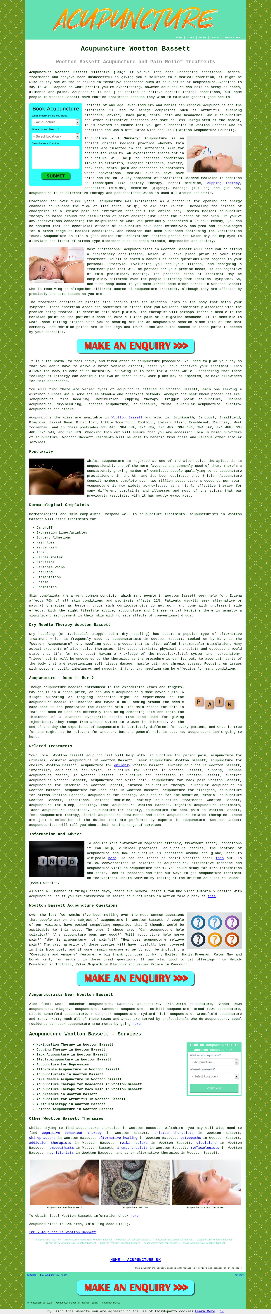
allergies (206, 790)
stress (44, 795)
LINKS (190, 37)
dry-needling (69, 404)
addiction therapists (50, 1143)
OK (222, 1311)
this (220, 858)
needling (87, 805)
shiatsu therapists (174, 1133)
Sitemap (31, 1275)
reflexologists (205, 1148)
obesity (36, 765)
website (50, 883)
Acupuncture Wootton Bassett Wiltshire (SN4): (77, 72)
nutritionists (60, 1153)
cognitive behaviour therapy (72, 1133)
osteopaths (191, 1138)
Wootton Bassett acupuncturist (83, 755)
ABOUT (202, 37)
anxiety (134, 810)
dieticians (206, 1143)
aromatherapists (132, 1148)
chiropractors (42, 1138)
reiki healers (134, 1143)
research (135, 873)
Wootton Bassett (127, 417)
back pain (195, 780)
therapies (170, 1153)
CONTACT (216, 37)
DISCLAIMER (232, 37)
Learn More (205, 1311)
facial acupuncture (102, 815)
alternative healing (118, 1138)
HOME (179, 37)
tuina (166, 404)
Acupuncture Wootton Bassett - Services (85, 1034)
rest (150, 371)
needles (91, 148)
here (112, 858)
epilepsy (122, 765)
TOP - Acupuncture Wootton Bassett (62, 1232)
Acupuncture (156, 138)
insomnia (72, 785)
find (45, 1004)
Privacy (239, 1275)
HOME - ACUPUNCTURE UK (135, 1260)
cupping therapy (223, 183)
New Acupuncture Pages (53, 1275)
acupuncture (128, 389)
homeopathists (61, 1148)
